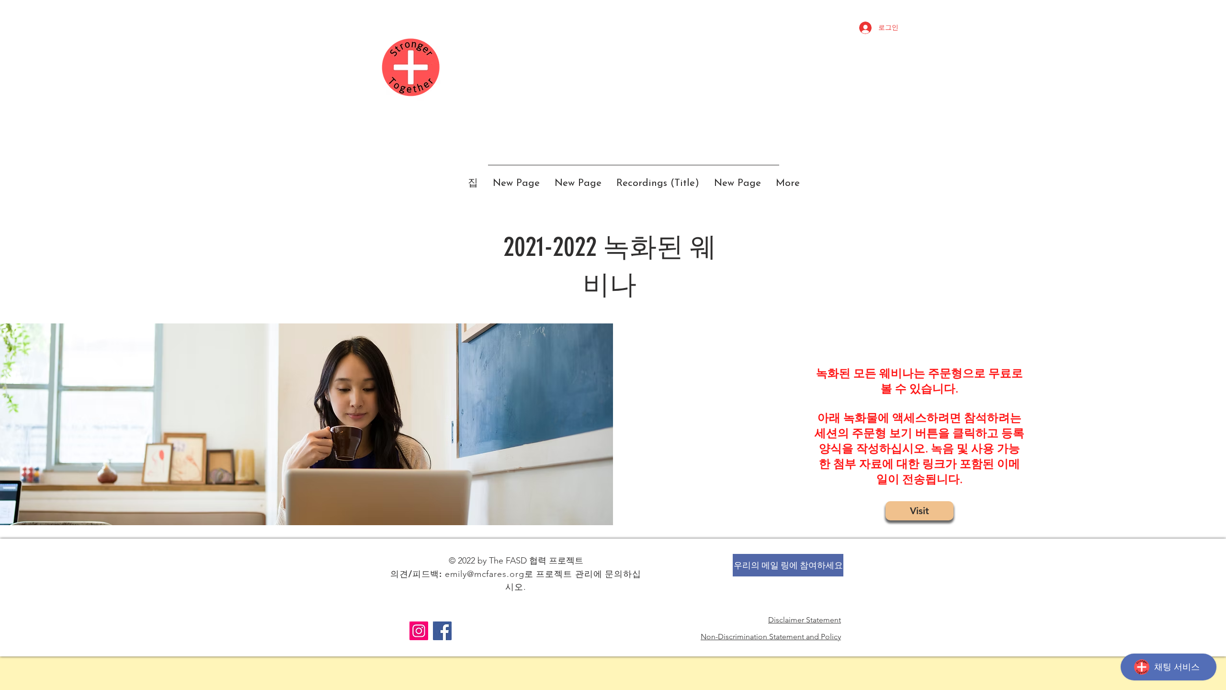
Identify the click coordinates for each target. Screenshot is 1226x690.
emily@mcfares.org (484, 574)
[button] (788, 565)
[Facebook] (442, 630)
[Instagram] (418, 630)
